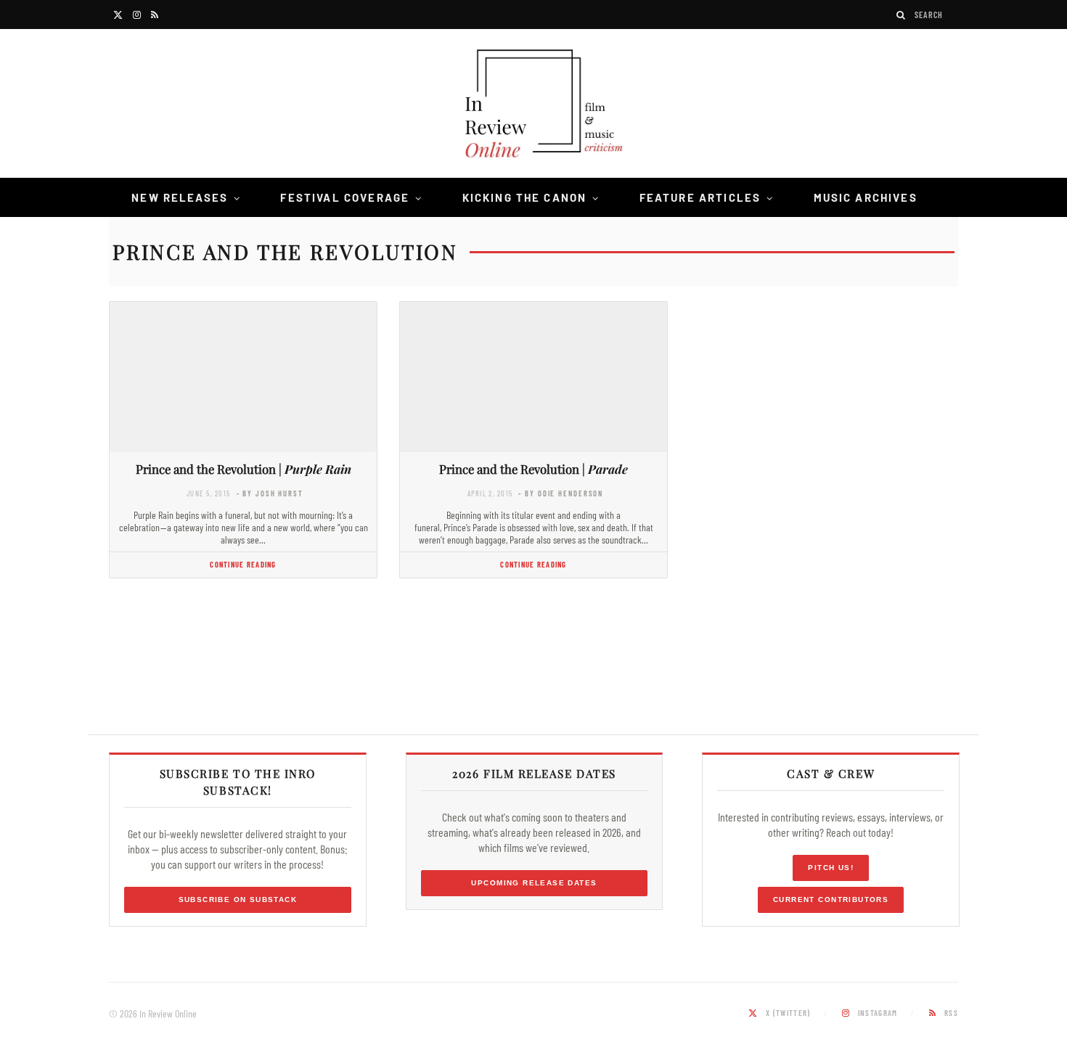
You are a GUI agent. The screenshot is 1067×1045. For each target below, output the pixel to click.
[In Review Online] (533, 105)
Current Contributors (830, 899)
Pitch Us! (831, 868)
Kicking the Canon (524, 197)
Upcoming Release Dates (534, 883)
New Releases (179, 197)
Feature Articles (700, 197)
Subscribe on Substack (238, 899)
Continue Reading (243, 564)
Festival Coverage (344, 197)
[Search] (901, 15)
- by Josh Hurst (270, 493)
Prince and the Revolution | (243, 469)
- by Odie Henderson (560, 493)
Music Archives (865, 197)
